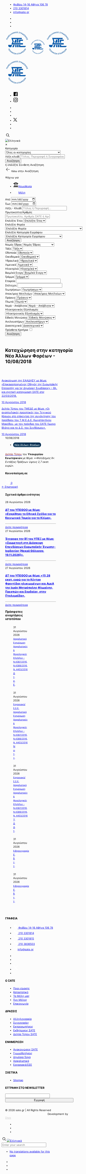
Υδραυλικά (11, 260)
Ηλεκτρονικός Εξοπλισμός (21, 309)
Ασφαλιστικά (21, 1060)
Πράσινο (10, 297)
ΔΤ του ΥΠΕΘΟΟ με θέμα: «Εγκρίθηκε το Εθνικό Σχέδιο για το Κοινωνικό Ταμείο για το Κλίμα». (30, 513)
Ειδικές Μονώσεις (16, 317)
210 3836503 (26, 944)
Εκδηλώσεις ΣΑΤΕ (24, 1030)
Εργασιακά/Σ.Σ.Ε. (19, 706)
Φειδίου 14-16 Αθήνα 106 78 (30, 4)
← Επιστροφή (10, 486)
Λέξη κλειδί (12, 156)
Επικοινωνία (20, 1003)
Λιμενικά (10, 264)
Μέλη (21, 192)
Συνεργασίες (21, 1022)
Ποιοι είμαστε (21, 988)
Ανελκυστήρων (14, 321)
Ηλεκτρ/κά (12, 268)
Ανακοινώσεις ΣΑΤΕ (25, 1049)
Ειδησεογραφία (21, 850)
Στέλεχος (11, 285)
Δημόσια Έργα (22, 1057)
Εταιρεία (10, 281)
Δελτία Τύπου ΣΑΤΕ (25, 1034)
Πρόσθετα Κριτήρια (16, 329)
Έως (8, 203)
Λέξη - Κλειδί (13, 208)
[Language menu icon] (12, 140)
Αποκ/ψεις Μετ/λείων (18, 293)
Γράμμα (9, 276)
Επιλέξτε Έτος (14, 220)
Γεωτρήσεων (13, 289)
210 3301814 (21, 8)
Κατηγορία (11, 148)
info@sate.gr (21, 12)
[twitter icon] (15, 120)
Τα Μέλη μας (21, 996)
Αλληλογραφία (22, 1018)
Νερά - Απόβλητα (16, 305)
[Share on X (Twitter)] (8, 483)
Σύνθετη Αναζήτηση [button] (31, 164)
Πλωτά (9, 301)
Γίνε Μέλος (20, 999)
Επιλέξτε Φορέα (15, 224)
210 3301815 (26, 938)
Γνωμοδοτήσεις (22, 1053)
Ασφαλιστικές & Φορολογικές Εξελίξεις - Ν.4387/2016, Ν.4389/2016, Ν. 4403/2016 (20, 658)
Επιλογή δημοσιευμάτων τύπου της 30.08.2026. (14, 895)
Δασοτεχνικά (13, 325)
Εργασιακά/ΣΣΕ (22, 1064)
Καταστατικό (20, 992)
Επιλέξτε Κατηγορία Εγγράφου (24, 232)
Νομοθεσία (25, 186)
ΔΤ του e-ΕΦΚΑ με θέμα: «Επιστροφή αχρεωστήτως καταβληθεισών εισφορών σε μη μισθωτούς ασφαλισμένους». (14, 679)
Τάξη (8, 248)
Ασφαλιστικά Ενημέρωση (20, 640)
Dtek (8, 1117)
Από (7, 199)
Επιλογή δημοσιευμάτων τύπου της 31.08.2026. (14, 860)
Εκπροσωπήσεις (23, 1026)
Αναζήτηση (13, 160)
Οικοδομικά (12, 256)
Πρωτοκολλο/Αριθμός (18, 212)
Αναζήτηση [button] (32, 171)
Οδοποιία (10, 252)
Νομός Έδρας (13, 244)
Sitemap (18, 1080)
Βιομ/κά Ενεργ (14, 272)
